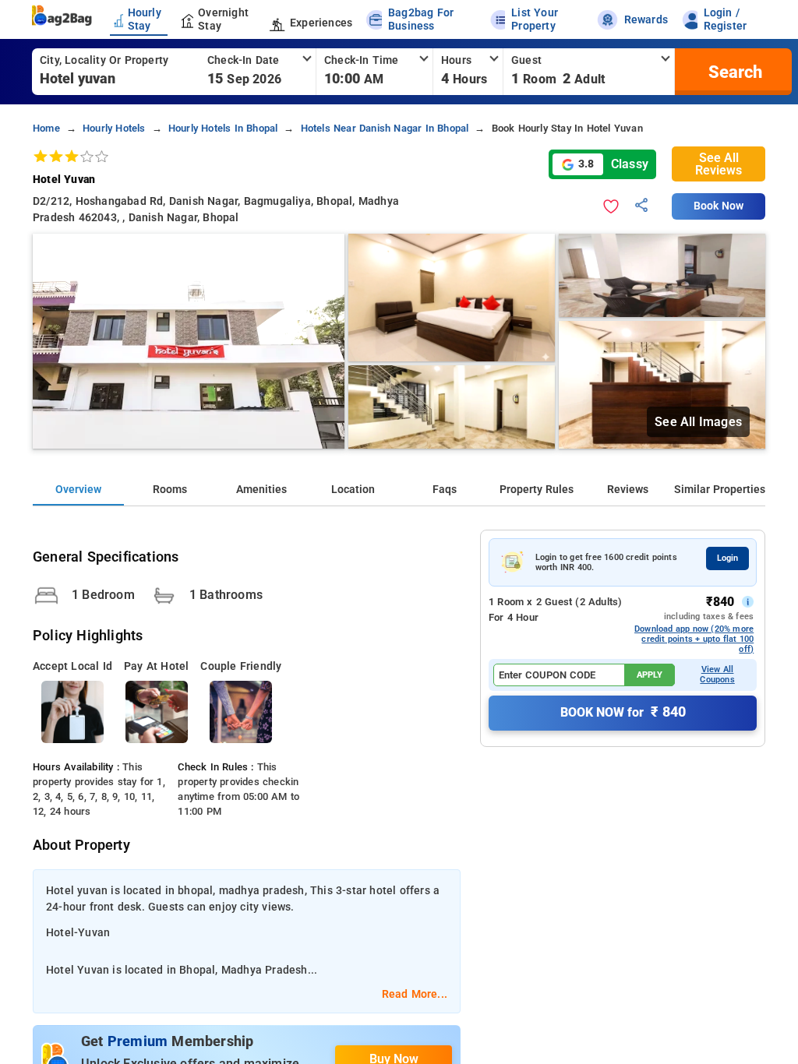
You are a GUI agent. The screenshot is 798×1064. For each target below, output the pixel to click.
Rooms (170, 489)
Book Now (718, 206)
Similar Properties (719, 489)
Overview (78, 489)
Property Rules (537, 489)
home (46, 128)
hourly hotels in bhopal (223, 128)
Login (727, 558)
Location (353, 489)
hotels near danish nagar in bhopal (385, 128)
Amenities (261, 489)
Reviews (627, 489)
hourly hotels (114, 128)
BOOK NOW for (623, 712)
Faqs (445, 489)
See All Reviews (718, 164)
